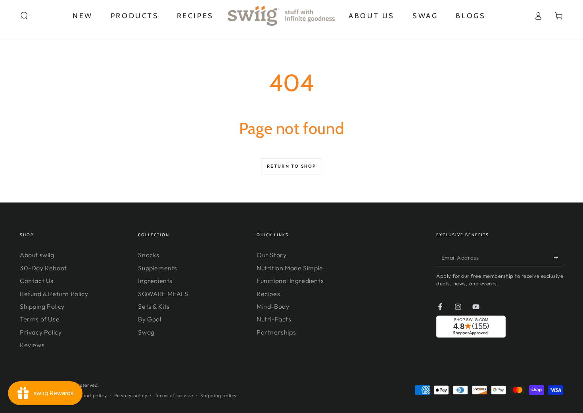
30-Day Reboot (43, 268)
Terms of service (174, 395)
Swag (146, 332)
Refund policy (90, 395)
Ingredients (155, 281)
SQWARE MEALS (163, 294)
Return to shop (291, 166)
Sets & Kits (154, 306)
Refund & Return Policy (54, 294)
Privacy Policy (40, 332)
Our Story (271, 255)
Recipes (268, 294)
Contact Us (37, 281)
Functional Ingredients (290, 281)
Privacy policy (130, 395)
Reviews (32, 345)
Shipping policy (218, 395)
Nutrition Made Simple (290, 268)
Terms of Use (39, 319)
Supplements (157, 268)
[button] (24, 16)
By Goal (149, 319)
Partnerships (276, 332)
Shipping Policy (42, 306)
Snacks (148, 255)
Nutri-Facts (274, 319)
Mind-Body (273, 306)
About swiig (37, 255)
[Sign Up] (558, 257)
